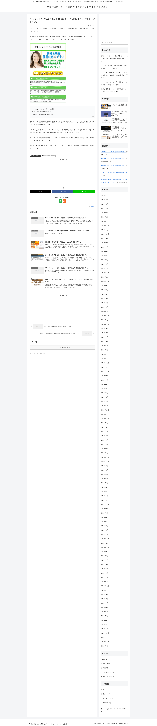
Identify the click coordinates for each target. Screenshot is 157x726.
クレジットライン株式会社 (49, 155)
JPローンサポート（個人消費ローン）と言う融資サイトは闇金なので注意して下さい (114, 58)
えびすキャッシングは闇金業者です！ (113, 152)
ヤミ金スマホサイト (35, 155)
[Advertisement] (62, 172)
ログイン (104, 690)
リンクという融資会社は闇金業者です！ (114, 172)
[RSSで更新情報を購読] (64, 201)
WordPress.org (106, 702)
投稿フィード (105, 694)
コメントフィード (107, 698)
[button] (126, 43)
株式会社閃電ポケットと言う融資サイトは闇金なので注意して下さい (114, 90)
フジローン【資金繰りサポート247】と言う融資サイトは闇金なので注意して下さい (114, 75)
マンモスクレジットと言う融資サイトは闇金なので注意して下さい (114, 83)
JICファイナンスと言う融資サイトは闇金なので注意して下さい (114, 67)
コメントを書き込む (62, 347)
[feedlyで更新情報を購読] (60, 201)
